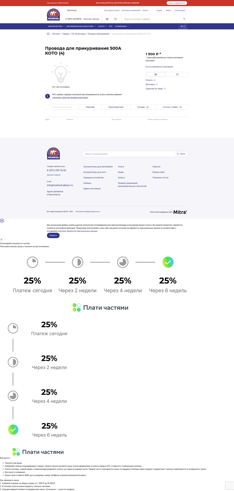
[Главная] (48, 34)
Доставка (150, 84)
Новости (156, 166)
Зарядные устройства (93, 177)
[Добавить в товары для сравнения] (156, 74)
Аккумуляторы (55, 26)
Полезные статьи (160, 177)
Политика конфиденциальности (88, 211)
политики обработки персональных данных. (77, 231)
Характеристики (116, 107)
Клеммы (87, 183)
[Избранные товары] (116, 19)
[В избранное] (177, 74)
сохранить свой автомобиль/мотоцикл (70, 97)
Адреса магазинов (91, 188)
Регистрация (180, 10)
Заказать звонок (91, 19)
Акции (159, 10)
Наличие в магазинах (62, 107)
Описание (90, 107)
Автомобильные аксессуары (80, 26)
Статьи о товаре (172, 107)
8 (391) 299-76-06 (56, 170)
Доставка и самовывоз (131, 10)
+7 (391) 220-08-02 (73, 19)
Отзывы (142, 107)
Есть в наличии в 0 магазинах (159, 67)
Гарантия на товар (154, 89)
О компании (120, 26)
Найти (182, 154)
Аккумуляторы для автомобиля (98, 166)
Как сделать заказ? (112, 10)
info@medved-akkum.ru (60, 185)
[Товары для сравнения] (107, 19)
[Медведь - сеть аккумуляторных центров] (53, 16)
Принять (53, 235)
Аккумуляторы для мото (94, 172)
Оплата (145, 10)
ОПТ (110, 26)
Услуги (101, 26)
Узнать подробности (177, 3)
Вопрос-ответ (159, 172)
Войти (168, 10)
